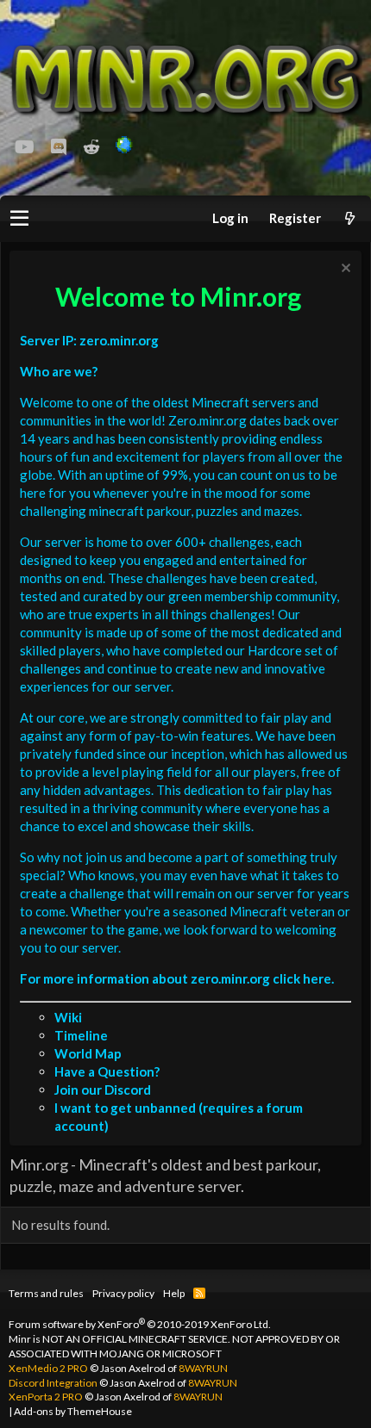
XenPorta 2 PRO (46, 1396)
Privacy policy (123, 1293)
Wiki (68, 1017)
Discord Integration (53, 1382)
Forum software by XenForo (140, 1324)
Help (174, 1293)
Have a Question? (107, 1071)
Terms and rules (46, 1293)
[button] (19, 219)
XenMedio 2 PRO (48, 1368)
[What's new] (349, 218)
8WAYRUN (203, 1368)
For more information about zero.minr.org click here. (177, 978)
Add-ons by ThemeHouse (73, 1411)
